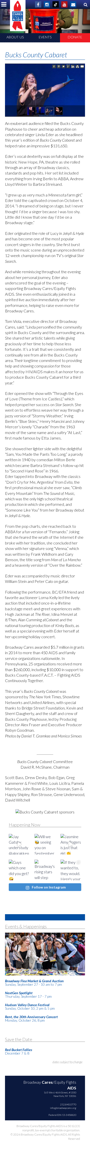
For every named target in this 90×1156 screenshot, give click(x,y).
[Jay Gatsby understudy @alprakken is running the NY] (19, 844)
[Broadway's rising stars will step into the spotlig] (44, 870)
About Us (15, 37)
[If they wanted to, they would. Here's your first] (70, 870)
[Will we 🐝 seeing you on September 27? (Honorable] (44, 844)
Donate (75, 37)
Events (45, 37)
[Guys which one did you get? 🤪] (19, 870)
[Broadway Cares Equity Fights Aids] (18, 15)
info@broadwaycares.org (63, 1107)
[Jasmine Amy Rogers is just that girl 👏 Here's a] (70, 844)
